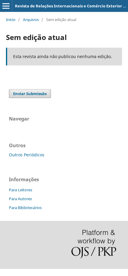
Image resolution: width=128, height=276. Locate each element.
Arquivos (31, 19)
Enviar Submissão (30, 93)
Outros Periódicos (26, 155)
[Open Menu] (6, 6)
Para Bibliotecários (25, 207)
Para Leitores (20, 189)
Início (10, 19)
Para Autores (20, 198)
